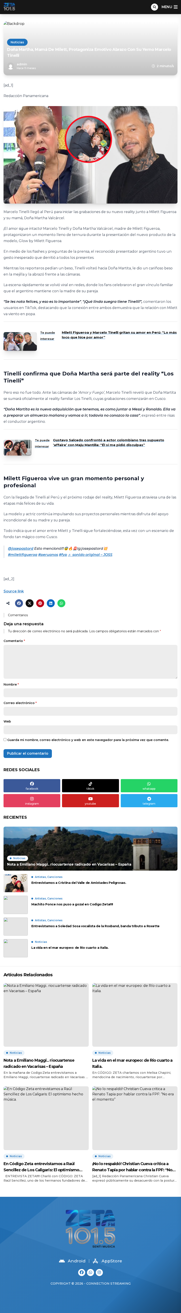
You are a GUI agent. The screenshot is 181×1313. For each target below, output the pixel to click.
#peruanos (48, 555)
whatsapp (149, 788)
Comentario (14, 641)
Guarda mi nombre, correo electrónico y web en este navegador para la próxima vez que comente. (88, 740)
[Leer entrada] (90, 849)
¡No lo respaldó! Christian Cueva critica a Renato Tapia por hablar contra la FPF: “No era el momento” (132, 1167)
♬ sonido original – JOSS (90, 555)
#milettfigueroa (22, 555)
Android (76, 1260)
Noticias (17, 42)
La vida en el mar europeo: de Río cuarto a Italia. (70, 948)
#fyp (63, 555)
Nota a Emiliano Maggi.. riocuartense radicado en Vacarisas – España (39, 1063)
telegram (149, 803)
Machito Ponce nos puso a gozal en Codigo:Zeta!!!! (72, 904)
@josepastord (20, 548)
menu (167, 7)
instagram (32, 803)
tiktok (90, 788)
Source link (14, 591)
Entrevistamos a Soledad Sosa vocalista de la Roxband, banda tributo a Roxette (95, 926)
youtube (90, 803)
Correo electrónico (20, 703)
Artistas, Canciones (48, 877)
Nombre (11, 684)
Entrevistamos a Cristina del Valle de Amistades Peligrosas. (78, 883)
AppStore (112, 1260)
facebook (32, 788)
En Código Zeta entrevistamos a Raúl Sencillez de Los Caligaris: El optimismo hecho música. (41, 1167)
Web (7, 721)
